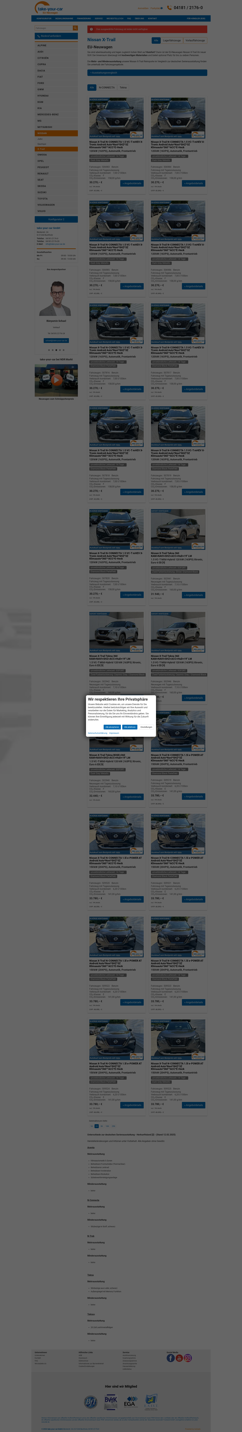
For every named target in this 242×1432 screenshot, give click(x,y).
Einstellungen (146, 727)
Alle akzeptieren (112, 727)
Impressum (114, 733)
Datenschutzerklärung (97, 733)
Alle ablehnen (130, 727)
